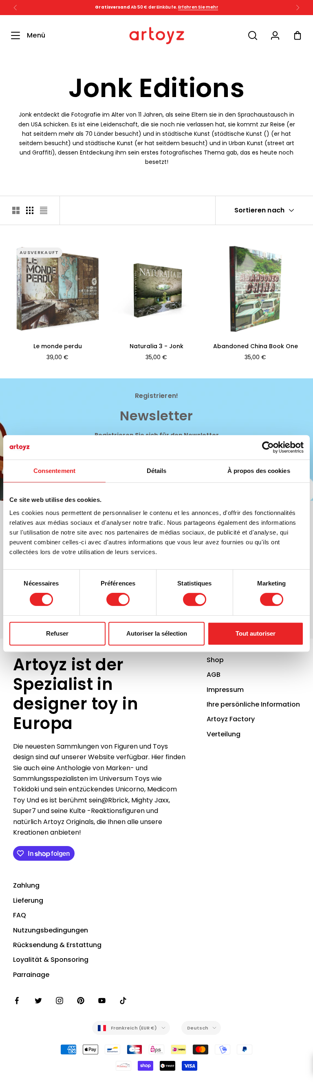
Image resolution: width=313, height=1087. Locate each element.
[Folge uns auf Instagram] (59, 1000)
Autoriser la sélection (156, 633)
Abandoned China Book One (255, 346)
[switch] (118, 599)
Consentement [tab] (54, 470)
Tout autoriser (256, 633)
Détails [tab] (157, 470)
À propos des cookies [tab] (258, 470)
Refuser (57, 633)
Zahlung (26, 885)
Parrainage (31, 974)
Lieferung (28, 900)
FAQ (19, 915)
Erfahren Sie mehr (198, 7)
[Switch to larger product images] (16, 210)
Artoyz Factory (231, 719)
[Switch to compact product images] (43, 210)
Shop (215, 660)
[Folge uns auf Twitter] (38, 1000)
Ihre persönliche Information (253, 704)
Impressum (225, 689)
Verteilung (223, 734)
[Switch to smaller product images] (29, 210)
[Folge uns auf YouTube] (102, 1000)
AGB (213, 674)
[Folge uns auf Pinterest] (81, 1000)
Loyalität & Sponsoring (50, 959)
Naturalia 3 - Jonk (156, 346)
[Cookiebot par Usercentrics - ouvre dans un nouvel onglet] (268, 447)
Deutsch (198, 1028)
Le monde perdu (57, 346)
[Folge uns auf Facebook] (17, 1000)
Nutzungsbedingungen (50, 930)
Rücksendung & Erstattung (57, 945)
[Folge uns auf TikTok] (123, 1000)
